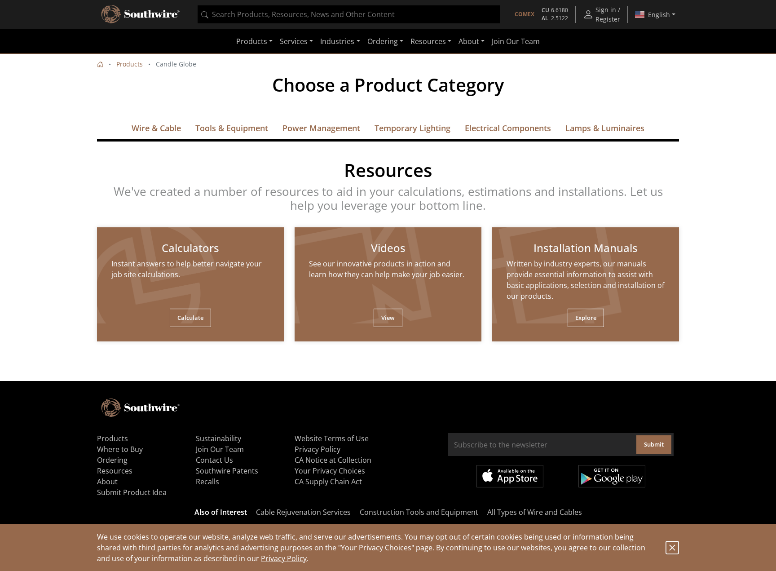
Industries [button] (337, 41)
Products (129, 64)
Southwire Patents (227, 471)
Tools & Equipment (231, 128)
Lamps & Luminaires (604, 128)
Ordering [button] (382, 41)
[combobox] (349, 14)
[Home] (100, 64)
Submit (654, 444)
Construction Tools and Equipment (419, 512)
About (107, 482)
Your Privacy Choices (330, 471)
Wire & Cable (156, 128)
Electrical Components (508, 128)
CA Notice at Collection (333, 460)
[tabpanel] (190, 284)
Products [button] (251, 41)
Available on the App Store (509, 476)
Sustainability (218, 438)
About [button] (469, 41)
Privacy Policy (284, 558)
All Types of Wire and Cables (534, 512)
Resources (114, 471)
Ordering (112, 460)
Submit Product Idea (132, 492)
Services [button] (294, 41)
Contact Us (214, 460)
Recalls (207, 482)
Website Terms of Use (332, 438)
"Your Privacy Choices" (376, 548)
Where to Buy (120, 449)
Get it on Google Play (611, 476)
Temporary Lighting (412, 128)
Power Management (321, 128)
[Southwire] (141, 14)
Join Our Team (516, 41)
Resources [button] (428, 41)
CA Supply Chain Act (328, 482)
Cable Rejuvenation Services (303, 512)
